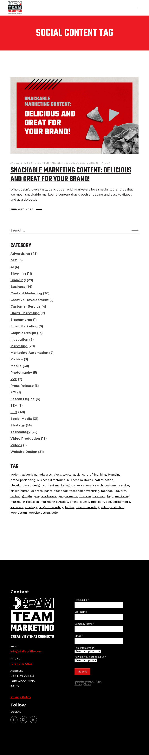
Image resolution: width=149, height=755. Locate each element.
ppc (93, 502)
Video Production (25, 438)
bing (103, 474)
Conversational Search (87, 485)
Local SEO (99, 496)
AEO (13, 260)
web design (18, 512)
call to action (104, 480)
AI (12, 267)
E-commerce (21, 320)
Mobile (16, 366)
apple (67, 474)
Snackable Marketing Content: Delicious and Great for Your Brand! (70, 175)
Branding (18, 280)
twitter (69, 507)
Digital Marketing (25, 313)
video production (112, 507)
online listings (79, 502)
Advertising (20, 254)
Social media (121, 502)
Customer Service (25, 306)
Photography (21, 372)
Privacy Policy (20, 697)
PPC (13, 379)
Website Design (23, 452)
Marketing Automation (29, 353)
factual (15, 496)
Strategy (103, 163)
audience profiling (85, 474)
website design (39, 512)
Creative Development (29, 300)
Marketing (19, 346)
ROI (13, 392)
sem (101, 502)
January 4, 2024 (22, 163)
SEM (13, 405)
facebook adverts (113, 491)
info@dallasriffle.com (26, 651)
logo (110, 496)
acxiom (15, 474)
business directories (51, 480)
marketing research (24, 502)
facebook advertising (84, 491)
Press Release (22, 386)
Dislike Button (19, 491)
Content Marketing (52, 163)
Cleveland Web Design (26, 485)
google (27, 496)
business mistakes (80, 480)
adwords (45, 474)
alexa (57, 474)
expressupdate (42, 491)
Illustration (19, 339)
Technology (20, 432)
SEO (71, 163)
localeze (85, 496)
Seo (108, 502)
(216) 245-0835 (21, 663)
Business (17, 287)
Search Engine (22, 399)
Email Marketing (24, 326)
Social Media (85, 163)
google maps (67, 496)
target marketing (51, 507)
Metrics (16, 359)
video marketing (87, 507)
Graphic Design (23, 333)
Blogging (18, 273)
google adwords (45, 496)
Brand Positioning (22, 480)
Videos (16, 445)
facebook (61, 491)
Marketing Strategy (54, 502)
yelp (55, 512)
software (16, 507)
